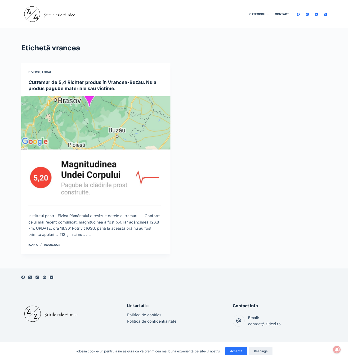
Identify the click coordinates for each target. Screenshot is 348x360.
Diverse (34, 72)
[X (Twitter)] (325, 14)
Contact (282, 14)
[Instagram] (307, 14)
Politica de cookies (144, 314)
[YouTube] (316, 14)
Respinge (261, 351)
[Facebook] (298, 14)
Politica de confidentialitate (151, 321)
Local (47, 72)
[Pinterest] (44, 277)
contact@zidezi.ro (264, 323)
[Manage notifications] (337, 349)
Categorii (256, 14)
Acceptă (236, 351)
